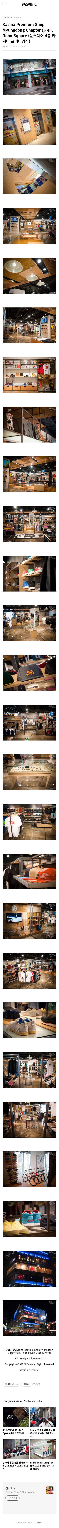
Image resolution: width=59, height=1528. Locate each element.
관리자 (39, 1522)
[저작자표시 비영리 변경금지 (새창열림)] (36, 1384)
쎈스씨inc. (29, 4)
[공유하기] (13, 1384)
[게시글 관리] (17, 1384)
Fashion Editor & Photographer (20, 1492)
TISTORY (30, 1522)
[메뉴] (4, 4)
